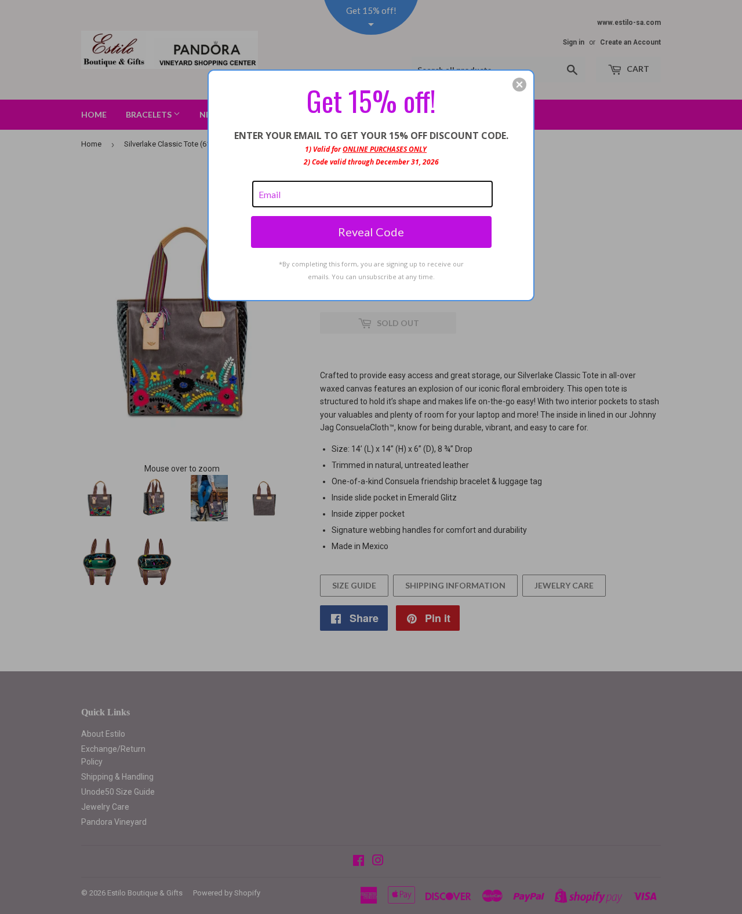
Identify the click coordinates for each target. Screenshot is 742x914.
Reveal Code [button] (371, 232)
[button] (519, 85)
